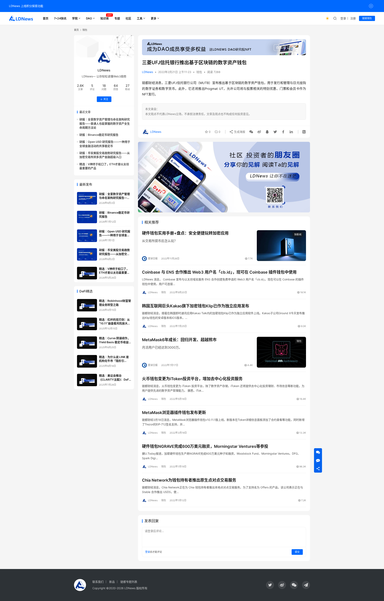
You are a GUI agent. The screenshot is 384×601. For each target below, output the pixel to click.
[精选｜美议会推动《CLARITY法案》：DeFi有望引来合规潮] (87, 380)
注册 (353, 18)
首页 (45, 18)
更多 (153, 18)
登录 (343, 18)
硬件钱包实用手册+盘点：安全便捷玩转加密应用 (185, 233)
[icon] (270, 585)
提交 (297, 551)
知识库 (104, 18)
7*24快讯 (60, 18)
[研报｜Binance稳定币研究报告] (87, 217)
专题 (117, 18)
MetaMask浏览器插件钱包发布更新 (174, 412)
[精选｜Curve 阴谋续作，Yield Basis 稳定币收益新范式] (87, 342)
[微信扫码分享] (251, 131)
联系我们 (98, 581)
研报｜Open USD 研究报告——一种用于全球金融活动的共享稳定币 (114, 235)
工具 (139, 18)
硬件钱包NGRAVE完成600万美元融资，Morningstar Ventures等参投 (205, 446)
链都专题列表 (128, 581)
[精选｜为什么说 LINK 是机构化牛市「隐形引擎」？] (87, 361)
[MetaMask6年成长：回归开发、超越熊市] (281, 352)
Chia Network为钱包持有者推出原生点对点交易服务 (189, 480)
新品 (112, 581)
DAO (89, 18)
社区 (128, 18)
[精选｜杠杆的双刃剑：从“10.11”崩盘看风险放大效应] (87, 324)
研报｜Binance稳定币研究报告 (98, 134)
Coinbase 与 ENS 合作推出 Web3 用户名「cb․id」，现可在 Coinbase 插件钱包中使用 (219, 272)
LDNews (147, 72)
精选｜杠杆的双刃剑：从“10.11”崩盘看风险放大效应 (114, 323)
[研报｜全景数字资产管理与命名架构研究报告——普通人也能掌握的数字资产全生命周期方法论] (87, 198)
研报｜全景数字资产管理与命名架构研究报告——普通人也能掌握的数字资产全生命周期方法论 (104, 123)
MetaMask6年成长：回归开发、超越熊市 (179, 339)
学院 (75, 18)
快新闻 (297, 234)
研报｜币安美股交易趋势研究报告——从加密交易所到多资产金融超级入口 (114, 254)
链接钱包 (367, 18)
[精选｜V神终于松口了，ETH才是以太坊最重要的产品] (87, 273)
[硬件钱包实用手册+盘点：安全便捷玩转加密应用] (281, 245)
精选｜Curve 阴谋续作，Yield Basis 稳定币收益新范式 (114, 342)
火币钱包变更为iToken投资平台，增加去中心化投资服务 (192, 378)
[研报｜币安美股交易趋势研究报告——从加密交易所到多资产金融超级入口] (87, 254)
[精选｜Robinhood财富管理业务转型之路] (87, 305)
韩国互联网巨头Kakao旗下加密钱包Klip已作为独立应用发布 (195, 306)
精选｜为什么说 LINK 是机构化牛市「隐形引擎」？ (114, 360)
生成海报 (239, 131)
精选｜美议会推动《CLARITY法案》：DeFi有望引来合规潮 (114, 379)
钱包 (199, 72)
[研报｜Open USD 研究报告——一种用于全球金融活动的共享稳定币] (87, 235)
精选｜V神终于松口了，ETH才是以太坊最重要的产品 (114, 272)
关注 (105, 99)
